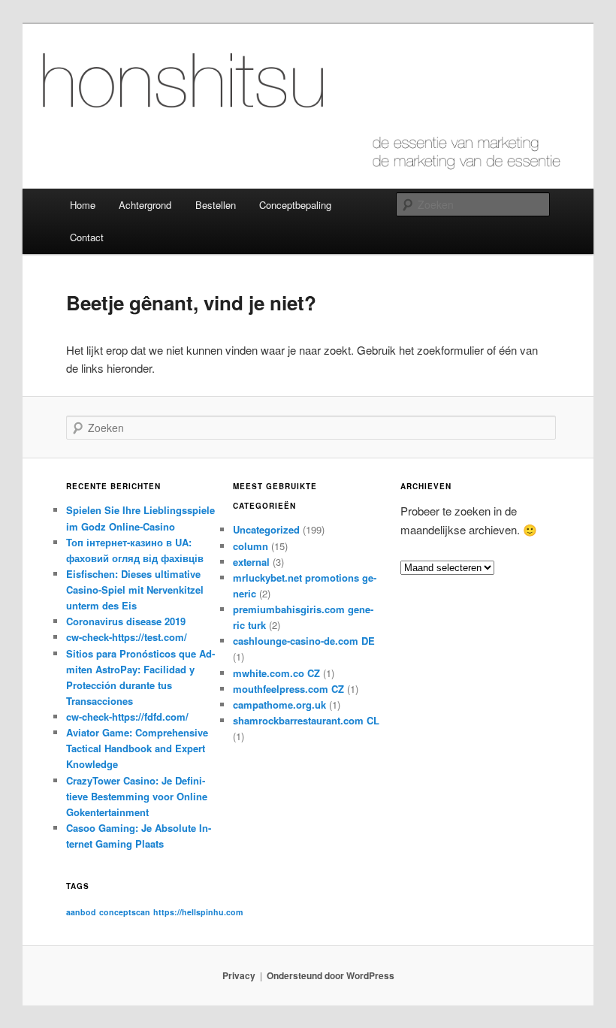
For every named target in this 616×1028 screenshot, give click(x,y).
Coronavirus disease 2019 (126, 621)
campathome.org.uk (279, 704)
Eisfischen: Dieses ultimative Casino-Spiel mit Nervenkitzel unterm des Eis (135, 589)
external (251, 562)
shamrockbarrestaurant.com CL (306, 720)
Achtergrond (145, 205)
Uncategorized (266, 529)
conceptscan (124, 912)
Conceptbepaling (295, 205)
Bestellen (215, 205)
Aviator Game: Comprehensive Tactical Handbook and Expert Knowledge (137, 748)
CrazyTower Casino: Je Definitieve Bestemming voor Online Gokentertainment (136, 796)
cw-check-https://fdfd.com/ (127, 716)
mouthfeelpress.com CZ (288, 689)
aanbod (81, 912)
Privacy (238, 975)
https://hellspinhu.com (198, 912)
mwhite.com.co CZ (276, 673)
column (250, 546)
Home (82, 205)
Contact (87, 237)
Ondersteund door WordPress (330, 975)
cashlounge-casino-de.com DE (304, 640)
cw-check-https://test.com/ (126, 637)
